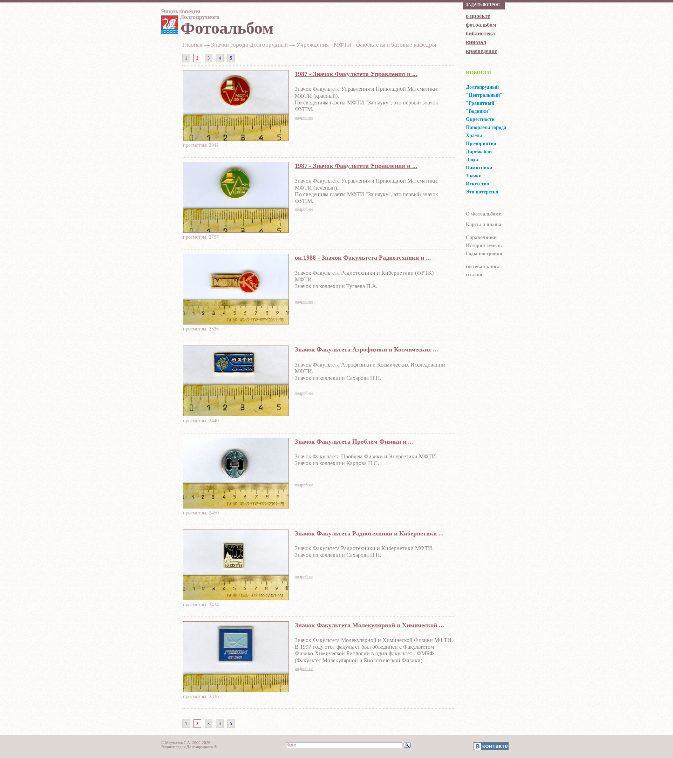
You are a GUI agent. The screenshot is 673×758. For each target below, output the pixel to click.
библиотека (480, 33)
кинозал (476, 42)
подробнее (304, 117)
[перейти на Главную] (189, 16)
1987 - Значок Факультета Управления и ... (356, 73)
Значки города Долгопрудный (249, 44)
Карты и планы (483, 224)
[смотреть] (236, 138)
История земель (484, 245)
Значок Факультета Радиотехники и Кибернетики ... (369, 533)
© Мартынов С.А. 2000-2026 (185, 742)
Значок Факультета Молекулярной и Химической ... (369, 625)
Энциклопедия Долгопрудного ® (189, 747)
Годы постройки (484, 253)
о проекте (478, 16)
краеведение (481, 51)
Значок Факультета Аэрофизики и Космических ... (366, 349)
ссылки (474, 274)
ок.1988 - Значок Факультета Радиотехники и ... (363, 257)
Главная (192, 44)
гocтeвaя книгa (482, 266)
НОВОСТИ (478, 72)
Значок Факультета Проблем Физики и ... (354, 441)
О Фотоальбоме (483, 214)
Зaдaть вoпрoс (483, 4)
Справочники (481, 237)
